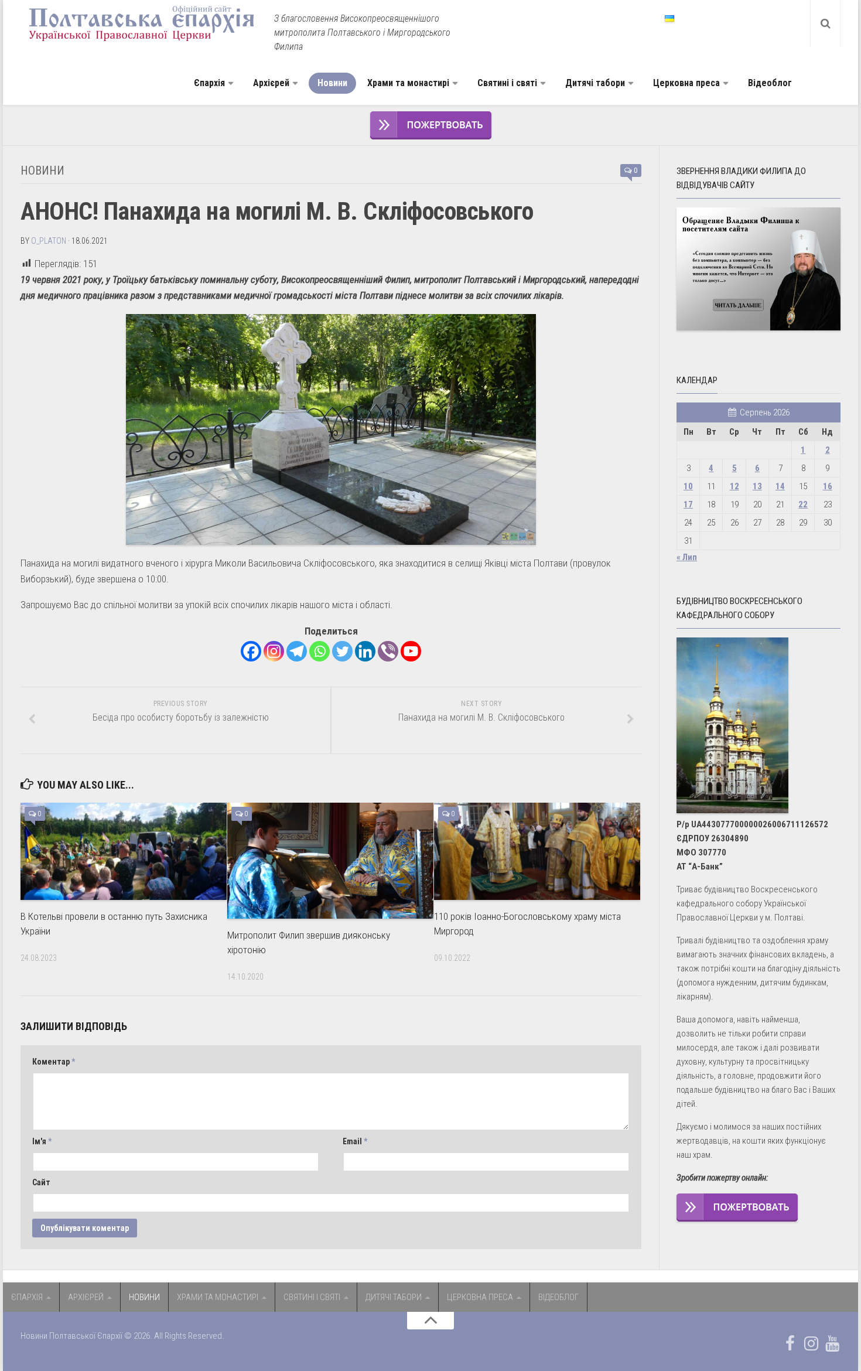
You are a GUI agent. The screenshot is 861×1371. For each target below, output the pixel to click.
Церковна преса (686, 82)
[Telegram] (296, 651)
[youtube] (832, 1343)
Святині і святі (507, 82)
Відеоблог (770, 82)
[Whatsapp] (319, 651)
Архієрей (271, 82)
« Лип (686, 557)
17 (688, 504)
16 (827, 486)
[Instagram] (274, 651)
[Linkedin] (365, 651)
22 (803, 504)
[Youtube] (411, 651)
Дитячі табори (595, 82)
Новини (332, 82)
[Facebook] (251, 651)
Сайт (41, 1182)
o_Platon (48, 240)
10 (688, 486)
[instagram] (811, 1343)
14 (780, 486)
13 (757, 486)
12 (734, 486)
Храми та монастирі (408, 82)
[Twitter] (342, 651)
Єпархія (209, 82)
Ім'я (42, 1141)
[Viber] (388, 651)
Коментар (53, 1061)
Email (355, 1141)
